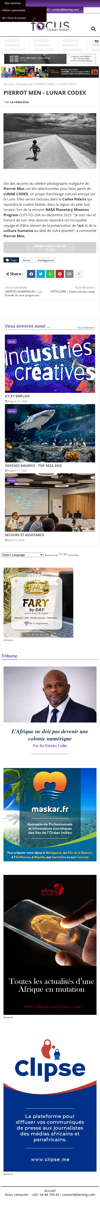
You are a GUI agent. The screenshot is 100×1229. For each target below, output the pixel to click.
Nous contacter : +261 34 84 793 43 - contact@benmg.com (50, 1194)
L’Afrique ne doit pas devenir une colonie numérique (50, 734)
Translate (73, 555)
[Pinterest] (60, 274)
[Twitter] (41, 274)
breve (26, 260)
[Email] (69, 274)
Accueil (8, 84)
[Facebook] (31, 274)
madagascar (24, 84)
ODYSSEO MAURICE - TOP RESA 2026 (33, 465)
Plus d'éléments (86, 327)
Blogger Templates (36, 1198)
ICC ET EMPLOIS (17, 396)
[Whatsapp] (50, 274)
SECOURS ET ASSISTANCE (24, 535)
